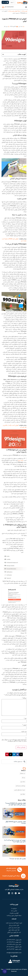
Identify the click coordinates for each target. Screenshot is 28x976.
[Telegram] (15, 893)
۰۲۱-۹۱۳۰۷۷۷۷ (9, 7)
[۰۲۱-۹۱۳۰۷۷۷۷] (3, 7)
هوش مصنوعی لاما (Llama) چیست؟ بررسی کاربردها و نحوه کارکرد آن (15, 804)
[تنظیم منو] (26, 7)
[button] (3, 54)
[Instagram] (12, 893)
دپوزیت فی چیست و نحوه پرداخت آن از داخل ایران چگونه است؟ (15, 841)
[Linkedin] (9, 893)
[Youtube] (19, 893)
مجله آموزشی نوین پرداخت (14, 11)
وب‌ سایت (23, 731)
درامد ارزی (20, 26)
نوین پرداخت (24, 11)
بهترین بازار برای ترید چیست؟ (18, 859)
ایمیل (24, 725)
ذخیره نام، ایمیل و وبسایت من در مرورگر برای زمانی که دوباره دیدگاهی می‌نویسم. (14, 740)
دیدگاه (24, 698)
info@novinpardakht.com (14, 953)
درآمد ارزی (20, 460)
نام (25, 718)
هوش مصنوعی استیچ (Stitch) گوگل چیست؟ (16, 822)
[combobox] (14, 761)
